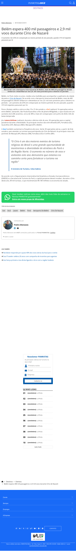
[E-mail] (18, 228)
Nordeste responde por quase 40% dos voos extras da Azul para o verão (30, 253)
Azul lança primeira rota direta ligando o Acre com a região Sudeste (28, 260)
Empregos (6, 509)
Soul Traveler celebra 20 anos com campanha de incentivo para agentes (30, 256)
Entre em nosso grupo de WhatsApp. (28, 199)
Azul (9, 211)
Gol (3, 211)
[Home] (2, 481)
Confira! (52, 233)
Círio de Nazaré (16, 98)
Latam (15, 211)
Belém (22, 211)
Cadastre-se (38, 381)
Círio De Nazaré (57, 211)
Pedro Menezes (6, 23)
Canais (5, 497)
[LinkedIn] (15, 228)
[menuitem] (38, 496)
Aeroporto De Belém (41, 211)
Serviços (5, 503)
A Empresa (6, 515)
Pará (29, 211)
